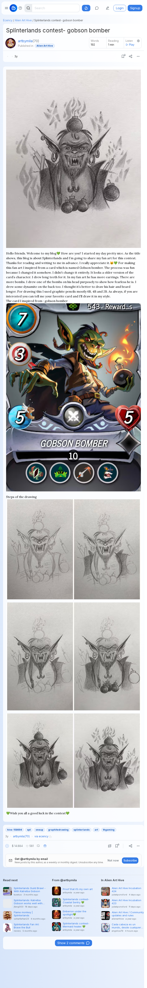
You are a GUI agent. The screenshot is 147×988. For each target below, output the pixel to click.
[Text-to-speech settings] (138, 40)
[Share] (130, 56)
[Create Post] (107, 8)
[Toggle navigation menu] (6, 8)
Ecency (7, 20)
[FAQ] (20, 8)
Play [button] (131, 44)
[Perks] (86, 8)
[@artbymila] (10, 43)
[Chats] (97, 8)
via (41, 836)
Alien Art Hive (23, 20)
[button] (7, 846)
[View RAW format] (109, 846)
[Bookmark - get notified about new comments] (122, 56)
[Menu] (138, 56)
